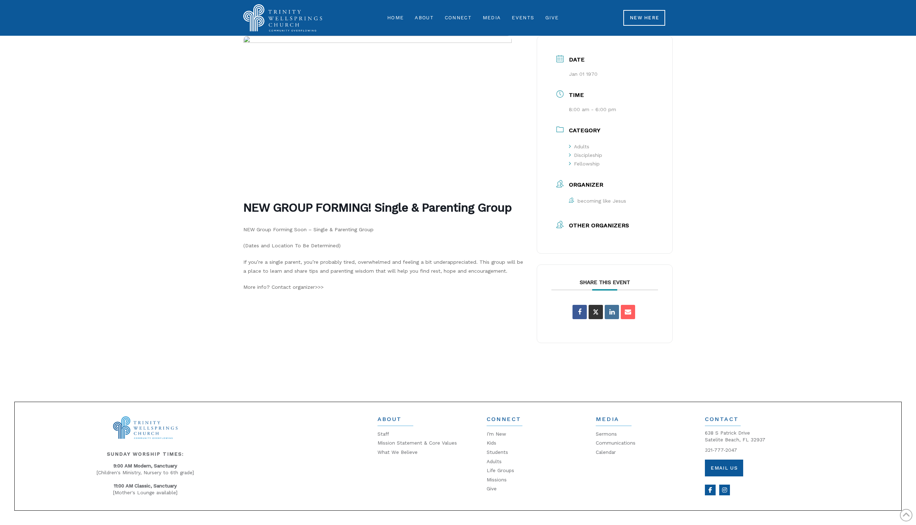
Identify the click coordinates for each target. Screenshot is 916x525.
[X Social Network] (596, 312)
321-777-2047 (721, 450)
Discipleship (588, 155)
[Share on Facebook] (579, 312)
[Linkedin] (612, 312)
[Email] (628, 312)
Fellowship (587, 164)
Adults (581, 146)
